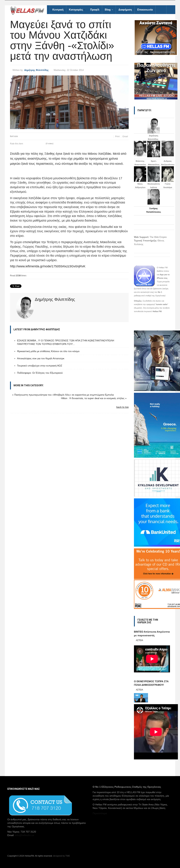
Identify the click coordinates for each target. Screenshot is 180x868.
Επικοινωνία (145, 9)
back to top (122, 407)
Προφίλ (94, 9)
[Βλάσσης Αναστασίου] (140, 148)
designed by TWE (61, 856)
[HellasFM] (28, 10)
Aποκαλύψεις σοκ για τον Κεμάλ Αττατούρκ (40, 358)
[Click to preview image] (69, 102)
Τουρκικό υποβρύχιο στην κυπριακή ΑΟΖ (39, 365)
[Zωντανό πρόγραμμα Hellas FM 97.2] (152, 37)
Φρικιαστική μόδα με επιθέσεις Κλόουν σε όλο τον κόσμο (48, 351)
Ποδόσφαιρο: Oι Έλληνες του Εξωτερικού (40, 372)
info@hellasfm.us (24, 835)
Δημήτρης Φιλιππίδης (36, 70)
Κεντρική (57, 9)
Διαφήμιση (125, 9)
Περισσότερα (100, 813)
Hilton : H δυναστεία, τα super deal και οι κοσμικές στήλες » (94, 398)
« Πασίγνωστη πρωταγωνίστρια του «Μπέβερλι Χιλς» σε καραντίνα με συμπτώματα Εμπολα (63, 394)
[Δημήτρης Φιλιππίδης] (153, 125)
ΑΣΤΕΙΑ (139, 640)
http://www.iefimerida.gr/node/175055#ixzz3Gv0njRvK (47, 266)
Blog (108, 9)
